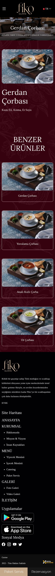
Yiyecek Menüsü (23, 35)
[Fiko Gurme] (25, 8)
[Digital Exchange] (48, 561)
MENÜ (13, 35)
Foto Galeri (12, 487)
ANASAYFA (5, 35)
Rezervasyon (41, 572)
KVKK (5, 403)
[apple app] (18, 528)
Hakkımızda (12, 432)
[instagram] (9, 544)
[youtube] (14, 544)
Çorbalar (35, 35)
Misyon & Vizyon (16, 438)
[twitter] (20, 544)
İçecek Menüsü (14, 463)
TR (46, 8)
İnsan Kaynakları (15, 444)
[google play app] (18, 517)
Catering (11, 469)
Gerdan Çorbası (47, 35)
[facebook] (3, 544)
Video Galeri (13, 494)
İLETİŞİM (9, 500)
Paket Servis (13, 475)
